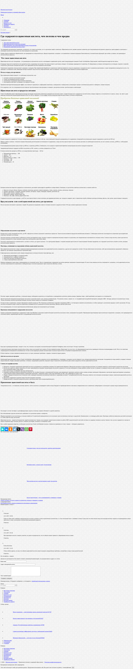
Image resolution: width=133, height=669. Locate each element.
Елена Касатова (8, 545)
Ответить (6, 522)
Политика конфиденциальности (53, 662)
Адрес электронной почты (8, 564)
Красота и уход (8, 23)
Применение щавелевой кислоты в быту (14, 46)
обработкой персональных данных (41, 581)
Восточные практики (9, 590)
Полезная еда (7, 27)
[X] (18, 429)
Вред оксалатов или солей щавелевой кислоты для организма (20, 45)
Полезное (6, 25)
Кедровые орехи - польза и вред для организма (39, 464)
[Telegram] (14, 429)
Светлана (6, 513)
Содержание (7, 642)
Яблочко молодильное (11, 662)
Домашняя (6, 20)
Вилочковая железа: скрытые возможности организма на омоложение (19, 503)
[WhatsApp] (26, 429)
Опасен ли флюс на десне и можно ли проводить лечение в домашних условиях (22, 500)
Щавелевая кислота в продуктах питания (14, 44)
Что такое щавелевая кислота (11, 42)
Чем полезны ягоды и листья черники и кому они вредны (42, 481)
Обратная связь (8, 640)
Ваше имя (3, 561)
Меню (2, 15)
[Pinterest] (30, 429)
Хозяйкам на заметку (9, 24)
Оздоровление (7, 596)
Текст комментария (6, 575)
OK (73, 667)
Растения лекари (5, 32)
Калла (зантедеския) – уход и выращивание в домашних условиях (44, 497)
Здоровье (6, 21)
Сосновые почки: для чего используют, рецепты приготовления (43, 448)
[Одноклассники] (10, 429)
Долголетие (7, 592)
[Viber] (22, 429)
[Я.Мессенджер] (2, 429)
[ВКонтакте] (6, 429)
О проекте (6, 643)
